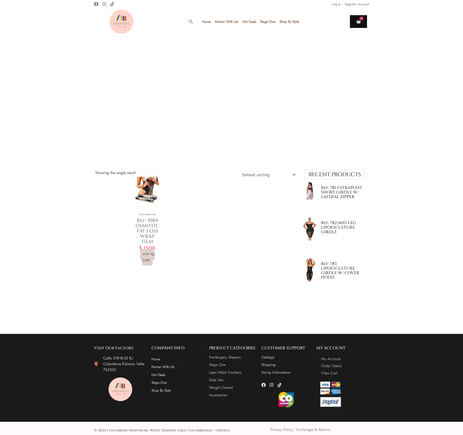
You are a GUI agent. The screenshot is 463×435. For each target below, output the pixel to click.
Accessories (218, 395)
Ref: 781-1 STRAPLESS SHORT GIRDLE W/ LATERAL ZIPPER (341, 192)
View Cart (329, 373)
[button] (191, 21)
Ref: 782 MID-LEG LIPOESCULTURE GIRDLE (338, 227)
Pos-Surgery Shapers (225, 357)
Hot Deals (249, 21)
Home (206, 21)
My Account (331, 359)
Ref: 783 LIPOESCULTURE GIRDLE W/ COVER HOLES (340, 270)
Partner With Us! (226, 21)
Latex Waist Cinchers (225, 372)
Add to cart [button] (148, 257)
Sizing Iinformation (276, 372)
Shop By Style (289, 21)
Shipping (268, 364)
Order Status (331, 366)
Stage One (268, 21)
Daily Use (216, 380)
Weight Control (221, 387)
